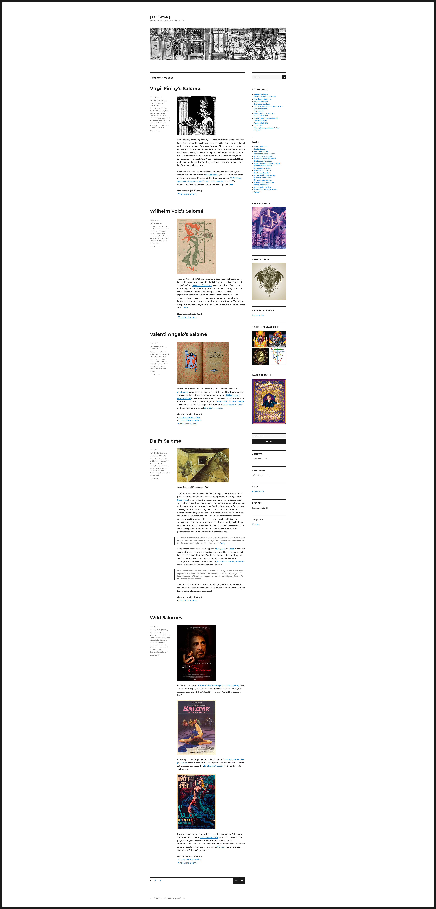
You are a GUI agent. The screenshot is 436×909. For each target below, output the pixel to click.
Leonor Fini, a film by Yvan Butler (266, 118)
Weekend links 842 (261, 109)
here (231, 184)
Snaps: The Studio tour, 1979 (264, 114)
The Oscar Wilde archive (189, 420)
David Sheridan (160, 354)
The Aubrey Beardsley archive (265, 159)
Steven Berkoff (155, 123)
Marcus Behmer (156, 233)
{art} (151, 100)
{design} (163, 346)
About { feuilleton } (261, 147)
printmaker (182, 392)
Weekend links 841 (261, 116)
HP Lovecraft (159, 111)
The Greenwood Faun (262, 104)
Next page (242, 883)
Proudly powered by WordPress (173, 898)
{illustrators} (160, 103)
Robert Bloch (158, 120)
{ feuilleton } (160, 17)
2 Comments (154, 246)
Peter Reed (161, 118)
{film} (159, 630)
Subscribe (269, 441)
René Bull (153, 238)
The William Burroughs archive (265, 190)
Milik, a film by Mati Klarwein (265, 97)
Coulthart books (260, 149)
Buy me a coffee (258, 492)
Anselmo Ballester (156, 635)
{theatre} (162, 455)
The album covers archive (263, 156)
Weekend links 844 (261, 94)
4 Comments (154, 655)
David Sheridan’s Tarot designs (230, 401)
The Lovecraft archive (262, 173)
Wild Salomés (166, 617)
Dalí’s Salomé (165, 441)
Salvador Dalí (165, 473)
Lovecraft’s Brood (260, 121)
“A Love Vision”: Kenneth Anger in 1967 (268, 106)
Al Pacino (153, 633)
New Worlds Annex (261, 151)
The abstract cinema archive (264, 154)
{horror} (153, 103)
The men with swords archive (265, 175)
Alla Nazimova (155, 108)
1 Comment (154, 478)
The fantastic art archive (263, 166)
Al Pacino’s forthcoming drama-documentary (218, 685)
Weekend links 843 (261, 102)
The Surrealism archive (262, 187)
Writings (257, 192)
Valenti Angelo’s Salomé (178, 334)
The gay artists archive (262, 168)
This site (221, 847)
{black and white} (160, 100)
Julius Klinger (160, 113)
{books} (157, 346)
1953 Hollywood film (209, 837)
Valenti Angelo (161, 241)
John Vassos (159, 229)
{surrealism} (154, 455)
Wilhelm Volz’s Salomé (176, 211)
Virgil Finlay (160, 125)
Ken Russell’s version (214, 766)
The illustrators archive (189, 417)
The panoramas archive (263, 180)
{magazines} (154, 105)
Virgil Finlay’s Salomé (175, 88)
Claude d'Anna (160, 638)
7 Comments (154, 131)
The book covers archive (263, 161)
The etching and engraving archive (267, 163)
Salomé (167, 120)
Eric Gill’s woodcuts (213, 408)
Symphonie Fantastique (263, 99)
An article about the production (231, 561)
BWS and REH (259, 111)
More (223, 543)
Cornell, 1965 (258, 125)
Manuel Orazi (155, 116)
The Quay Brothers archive (264, 182)
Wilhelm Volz (159, 128)
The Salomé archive (187, 194)
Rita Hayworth (158, 649)
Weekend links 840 (261, 123)
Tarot (158, 369)
